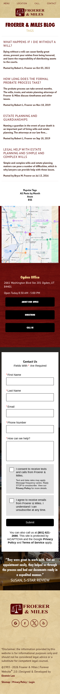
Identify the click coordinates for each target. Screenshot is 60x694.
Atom (30, 196)
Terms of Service (33, 542)
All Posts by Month (30, 193)
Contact (51, 3)
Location (22, 3)
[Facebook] (25, 623)
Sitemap (6, 682)
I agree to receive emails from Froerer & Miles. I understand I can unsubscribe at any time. (31, 504)
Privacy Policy (23, 488)
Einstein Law (8, 675)
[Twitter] (34, 623)
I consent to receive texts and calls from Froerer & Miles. (32, 478)
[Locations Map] (30, 234)
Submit (30, 522)
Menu (7, 3)
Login (32, 682)
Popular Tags (30, 190)
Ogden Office (30, 277)
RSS (30, 199)
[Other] (15, 623)
